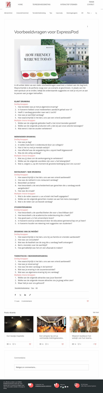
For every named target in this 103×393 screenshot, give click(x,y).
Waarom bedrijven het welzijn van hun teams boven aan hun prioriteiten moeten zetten (83, 337)
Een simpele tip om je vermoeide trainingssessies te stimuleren (51, 337)
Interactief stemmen (22, 13)
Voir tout (96, 312)
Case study (59, 13)
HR (82, 13)
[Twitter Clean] (61, 387)
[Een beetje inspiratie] (18, 324)
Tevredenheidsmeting (39, 13)
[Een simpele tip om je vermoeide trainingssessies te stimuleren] (51, 324)
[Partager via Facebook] (15, 295)
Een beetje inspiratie (15, 336)
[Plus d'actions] (87, 26)
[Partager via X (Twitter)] (20, 295)
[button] (96, 13)
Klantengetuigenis (72, 13)
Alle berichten (8, 13)
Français (91, 2)
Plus (88, 13)
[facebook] (63, 387)
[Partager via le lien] (30, 295)
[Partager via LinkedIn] (25, 295)
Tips (51, 13)
